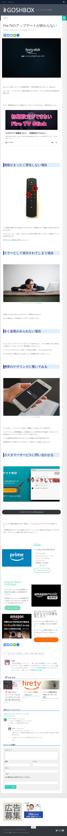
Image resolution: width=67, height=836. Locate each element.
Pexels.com (39, 303)
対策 (32, 653)
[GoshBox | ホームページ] (18, 9)
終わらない (41, 653)
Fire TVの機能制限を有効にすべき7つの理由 (50, 694)
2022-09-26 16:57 (20, 728)
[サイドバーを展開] (64, 18)
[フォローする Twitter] (57, 830)
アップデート (19, 653)
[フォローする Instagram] (60, 830)
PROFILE (11, 2)
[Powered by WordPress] (10, 832)
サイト (7, 768)
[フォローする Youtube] (62, 830)
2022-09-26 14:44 (20, 718)
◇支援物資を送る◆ (35, 670)
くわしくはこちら (42, 570)
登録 (36, 653)
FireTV (5, 18)
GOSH (6, 30)
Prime (37, 544)
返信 (9, 725)
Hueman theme (25, 832)
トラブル (27, 653)
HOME (4, 2)
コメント (10, 714)
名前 (6, 761)
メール (35, 761)
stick (13, 653)
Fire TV (9, 653)
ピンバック (23, 714)
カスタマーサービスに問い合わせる (31, 512)
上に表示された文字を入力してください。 (18, 777)
